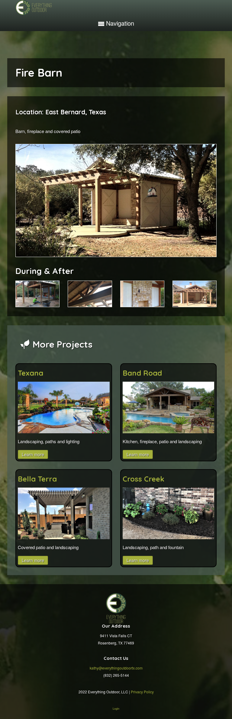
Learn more (33, 454)
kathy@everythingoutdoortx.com (116, 667)
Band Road (142, 372)
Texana (30, 372)
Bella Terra (37, 478)
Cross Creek (143, 478)
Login (116, 709)
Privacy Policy (142, 691)
